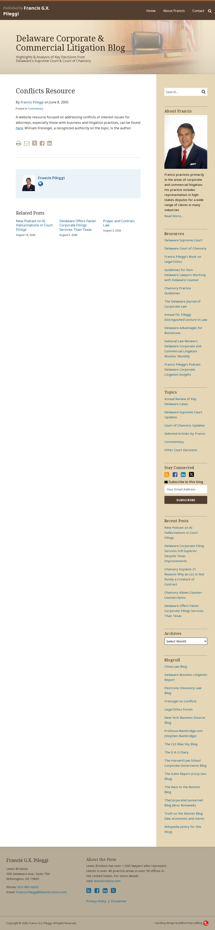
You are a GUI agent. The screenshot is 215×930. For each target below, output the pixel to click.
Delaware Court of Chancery (185, 248)
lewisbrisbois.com (107, 881)
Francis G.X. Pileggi (26, 11)
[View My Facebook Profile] (175, 474)
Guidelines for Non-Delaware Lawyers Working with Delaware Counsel (185, 275)
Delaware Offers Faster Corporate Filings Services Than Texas (77, 225)
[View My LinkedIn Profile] (183, 474)
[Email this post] (27, 143)
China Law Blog (175, 666)
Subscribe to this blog (185, 482)
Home (151, 10)
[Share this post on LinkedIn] (49, 143)
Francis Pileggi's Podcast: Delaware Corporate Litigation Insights (182, 369)
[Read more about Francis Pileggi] (40, 184)
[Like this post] (42, 143)
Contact (198, 10)
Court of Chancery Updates (184, 425)
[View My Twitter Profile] (191, 474)
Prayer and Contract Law (119, 223)
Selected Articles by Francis (184, 433)
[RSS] (166, 474)
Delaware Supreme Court (183, 240)
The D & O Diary (176, 752)
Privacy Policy (96, 901)
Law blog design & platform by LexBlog (179, 923)
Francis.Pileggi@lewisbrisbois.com (41, 892)
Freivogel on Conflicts (180, 701)
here (19, 128)
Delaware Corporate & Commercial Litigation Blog (70, 42)
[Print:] (18, 143)
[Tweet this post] (34, 143)
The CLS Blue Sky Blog (180, 744)
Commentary (35, 108)
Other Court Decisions (180, 450)
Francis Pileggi (32, 102)
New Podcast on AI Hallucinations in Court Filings (34, 225)
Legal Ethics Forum (178, 709)
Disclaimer (119, 901)
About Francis (174, 10)
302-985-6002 (28, 887)
